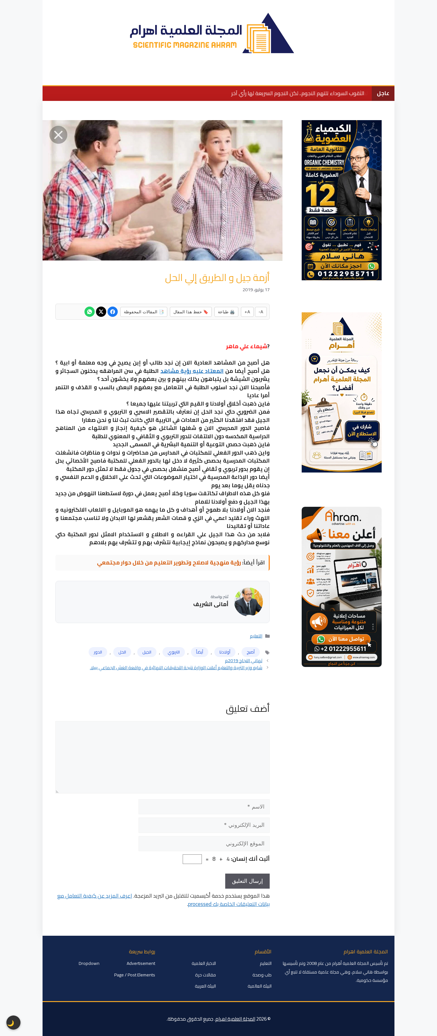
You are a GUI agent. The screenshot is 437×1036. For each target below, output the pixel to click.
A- (260, 311)
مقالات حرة (205, 975)
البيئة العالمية (294, 75)
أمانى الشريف (210, 604)
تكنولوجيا (199, 75)
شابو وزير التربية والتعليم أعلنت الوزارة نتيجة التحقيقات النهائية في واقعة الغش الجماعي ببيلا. (176, 667)
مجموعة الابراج (81, 75)
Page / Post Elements (134, 975)
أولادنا (224, 652)
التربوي (174, 652)
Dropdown (89, 963)
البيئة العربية (205, 986)
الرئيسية (366, 75)
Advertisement (141, 963)
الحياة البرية (231, 75)
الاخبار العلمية (333, 75)
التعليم (261, 75)
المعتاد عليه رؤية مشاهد (192, 371)
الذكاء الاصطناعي (126, 75)
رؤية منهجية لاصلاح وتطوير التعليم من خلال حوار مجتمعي (169, 562)
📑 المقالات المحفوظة (144, 311)
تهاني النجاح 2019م (243, 660)
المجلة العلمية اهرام (235, 1019)
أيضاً (199, 652)
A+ (247, 311)
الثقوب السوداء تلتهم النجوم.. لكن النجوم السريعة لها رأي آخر (297, 93)
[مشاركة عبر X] (101, 312)
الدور (98, 652)
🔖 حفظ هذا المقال (190, 311)
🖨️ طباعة (226, 311)
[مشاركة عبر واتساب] (89, 312)
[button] (51, 75)
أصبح (251, 652)
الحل (122, 652)
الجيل (146, 652)
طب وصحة (167, 75)
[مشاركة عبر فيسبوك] (112, 312)
